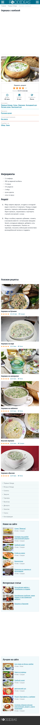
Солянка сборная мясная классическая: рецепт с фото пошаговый (25, 706)
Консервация (8, 516)
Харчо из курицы (20, 672)
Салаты (6, 490)
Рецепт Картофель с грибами (25, 697)
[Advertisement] (20, 33)
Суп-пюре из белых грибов (24, 664)
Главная (3, 6)
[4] (23, 88)
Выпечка (7, 502)
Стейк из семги (20, 553)
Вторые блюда (9, 487)
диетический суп (20, 688)
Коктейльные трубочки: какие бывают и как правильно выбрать (25, 597)
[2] (17, 88)
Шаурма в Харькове (21, 604)
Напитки (6, 509)
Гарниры (7, 498)
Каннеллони (19, 561)
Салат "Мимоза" (20, 528)
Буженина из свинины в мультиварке (23, 570)
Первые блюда (12, 6)
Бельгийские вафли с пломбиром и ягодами (22, 588)
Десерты (7, 505)
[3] (20, 88)
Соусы (6, 513)
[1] (14, 88)
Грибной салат (20, 545)
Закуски (6, 494)
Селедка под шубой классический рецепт (22, 537)
